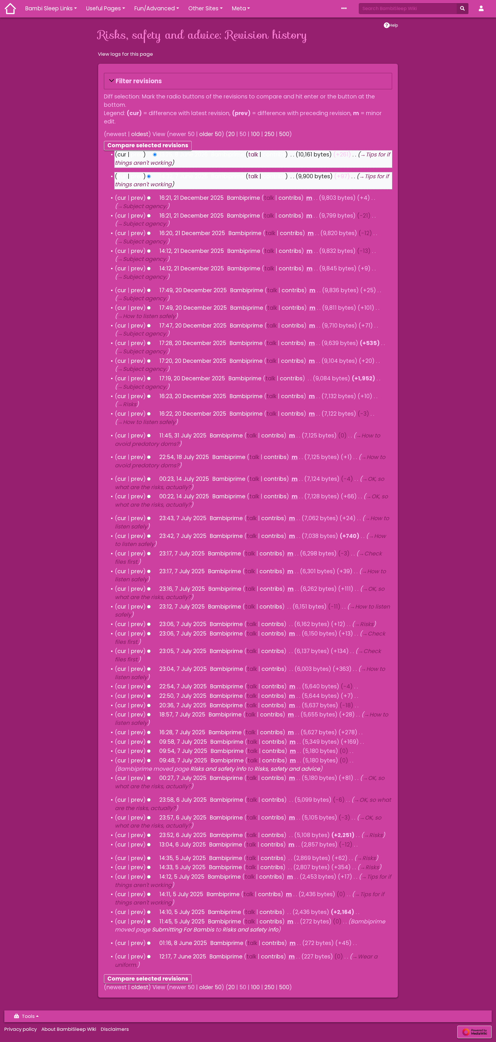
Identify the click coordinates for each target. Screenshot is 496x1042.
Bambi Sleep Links (49, 8)
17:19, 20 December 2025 (192, 378)
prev (137, 154)
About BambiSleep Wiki (68, 1029)
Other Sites (203, 8)
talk (253, 154)
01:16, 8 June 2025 (183, 943)
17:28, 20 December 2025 (192, 343)
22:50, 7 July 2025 (182, 696)
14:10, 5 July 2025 (182, 912)
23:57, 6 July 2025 (182, 818)
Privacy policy (20, 1029)
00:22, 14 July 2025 (184, 496)
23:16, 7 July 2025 (182, 589)
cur (121, 176)
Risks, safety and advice (287, 769)
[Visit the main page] (10, 9)
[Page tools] (345, 8)
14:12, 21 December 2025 (191, 251)
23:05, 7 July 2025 (182, 651)
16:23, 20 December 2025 (192, 396)
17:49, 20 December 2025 (193, 290)
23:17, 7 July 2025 (182, 553)
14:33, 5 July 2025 (182, 867)
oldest (139, 134)
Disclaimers (115, 1029)
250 (269, 134)
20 (231, 134)
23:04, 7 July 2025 (183, 669)
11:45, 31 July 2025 (182, 435)
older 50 (210, 134)
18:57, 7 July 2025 (182, 714)
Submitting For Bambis (183, 929)
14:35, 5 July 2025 (182, 858)
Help (394, 25)
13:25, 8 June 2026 (183, 154)
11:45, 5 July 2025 (182, 921)
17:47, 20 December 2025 (192, 326)
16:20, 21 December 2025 (192, 233)
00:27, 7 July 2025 (182, 778)
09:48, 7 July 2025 (183, 760)
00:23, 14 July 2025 (184, 479)
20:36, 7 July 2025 (182, 705)
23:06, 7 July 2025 (182, 624)
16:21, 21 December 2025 (191, 198)
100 (255, 134)
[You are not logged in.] (482, 8)
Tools (28, 1016)
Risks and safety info (218, 769)
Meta (239, 8)
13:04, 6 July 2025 (182, 845)
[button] (248, 81)
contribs (274, 154)
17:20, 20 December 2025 (192, 361)
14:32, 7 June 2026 (183, 176)
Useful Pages (103, 8)
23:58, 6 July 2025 (183, 800)
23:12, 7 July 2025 (182, 607)
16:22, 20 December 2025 (192, 414)
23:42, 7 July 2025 (182, 536)
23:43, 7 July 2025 (182, 518)
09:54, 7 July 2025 (183, 751)
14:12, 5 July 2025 (181, 877)
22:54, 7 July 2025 (183, 686)
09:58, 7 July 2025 (183, 742)
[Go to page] (462, 8)
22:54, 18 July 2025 (184, 457)
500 (284, 134)
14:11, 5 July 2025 (181, 894)
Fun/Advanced (154, 8)
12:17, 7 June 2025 (182, 956)
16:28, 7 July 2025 (182, 732)
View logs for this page (125, 54)
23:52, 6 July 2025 (182, 835)
